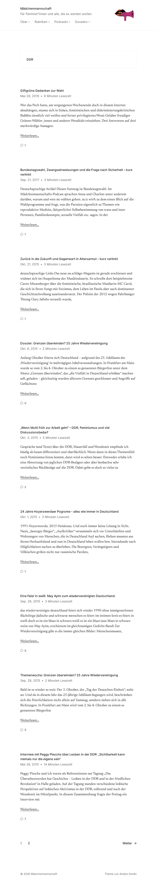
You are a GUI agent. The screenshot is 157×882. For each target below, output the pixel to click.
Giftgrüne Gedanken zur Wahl (42, 90)
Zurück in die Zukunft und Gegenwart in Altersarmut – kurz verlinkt (69, 259)
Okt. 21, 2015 (29, 264)
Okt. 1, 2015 (28, 517)
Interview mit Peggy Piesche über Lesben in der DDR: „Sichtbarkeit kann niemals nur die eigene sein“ (72, 756)
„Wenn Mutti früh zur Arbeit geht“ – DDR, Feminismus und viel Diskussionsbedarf (65, 430)
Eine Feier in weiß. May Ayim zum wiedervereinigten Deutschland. (68, 596)
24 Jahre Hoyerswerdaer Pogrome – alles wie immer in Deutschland (69, 511)
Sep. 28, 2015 (30, 601)
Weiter (130, 843)
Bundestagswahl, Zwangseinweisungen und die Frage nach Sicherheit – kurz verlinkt (76, 172)
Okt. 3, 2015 (29, 438)
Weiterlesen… (29, 136)
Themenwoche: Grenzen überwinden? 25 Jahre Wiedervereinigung (69, 675)
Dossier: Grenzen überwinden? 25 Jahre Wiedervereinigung (64, 343)
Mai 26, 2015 (29, 764)
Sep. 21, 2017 (29, 180)
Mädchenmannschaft (36, 8)
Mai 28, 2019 (29, 96)
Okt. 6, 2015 (29, 349)
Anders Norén (128, 873)
